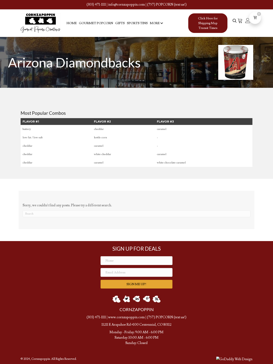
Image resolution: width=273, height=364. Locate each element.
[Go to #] (156, 299)
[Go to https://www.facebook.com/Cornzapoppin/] (117, 299)
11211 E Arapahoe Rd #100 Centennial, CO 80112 (136, 324)
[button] (161, 23)
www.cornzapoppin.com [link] (126, 317)
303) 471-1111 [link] (97, 317)
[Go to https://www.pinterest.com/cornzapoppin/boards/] (146, 299)
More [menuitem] (155, 23)
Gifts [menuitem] (120, 23)
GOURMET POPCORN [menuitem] (96, 23)
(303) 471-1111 (96, 4)
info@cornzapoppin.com (126, 4)
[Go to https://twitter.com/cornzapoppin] (127, 299)
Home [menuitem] (72, 23)
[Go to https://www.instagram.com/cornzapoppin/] (136, 299)
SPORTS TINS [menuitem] (137, 23)
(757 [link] (150, 317)
